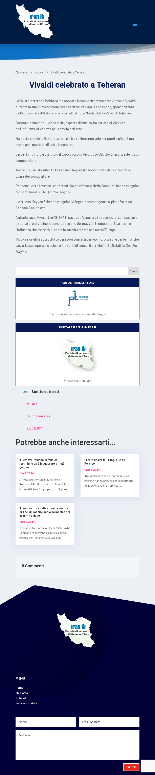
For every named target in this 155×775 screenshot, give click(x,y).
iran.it (54, 392)
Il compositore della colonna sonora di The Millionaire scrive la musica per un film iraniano (44, 512)
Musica (32, 404)
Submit (131, 767)
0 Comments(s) (38, 416)
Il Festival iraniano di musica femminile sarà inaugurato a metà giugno (42, 463)
